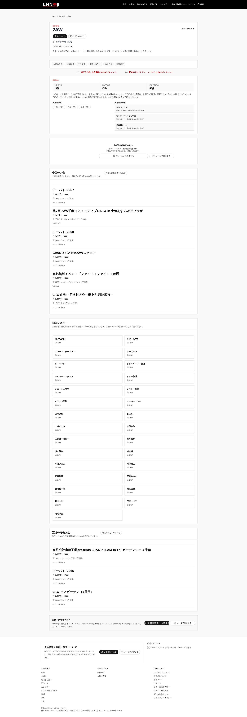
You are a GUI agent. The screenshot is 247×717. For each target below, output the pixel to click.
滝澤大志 (131, 463)
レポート (157, 683)
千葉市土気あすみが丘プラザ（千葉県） (71, 219)
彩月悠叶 (131, 438)
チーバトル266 (63, 571)
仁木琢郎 (59, 414)
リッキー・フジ (134, 401)
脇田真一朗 (60, 488)
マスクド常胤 (61, 401)
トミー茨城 (132, 376)
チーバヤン (60, 364)
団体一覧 (62, 17)
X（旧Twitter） (79, 36)
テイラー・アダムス (64, 376)
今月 (43, 697)
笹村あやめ (132, 476)
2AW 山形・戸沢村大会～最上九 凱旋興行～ (83, 295)
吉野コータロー (62, 438)
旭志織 (130, 451)
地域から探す (46, 679)
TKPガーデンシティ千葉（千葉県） (69, 558)
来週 (43, 694)
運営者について (160, 676)
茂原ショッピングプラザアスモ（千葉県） (72, 282)
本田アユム (60, 463)
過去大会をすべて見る (111, 532)
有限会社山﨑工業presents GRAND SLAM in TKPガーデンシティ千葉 (102, 550)
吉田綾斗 (131, 426)
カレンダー (45, 687)
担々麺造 (59, 451)
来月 (43, 701)
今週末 (44, 676)
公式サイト (61, 36)
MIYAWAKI (60, 339)
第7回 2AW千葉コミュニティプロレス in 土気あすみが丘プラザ (98, 211)
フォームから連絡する (125, 156)
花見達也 (131, 488)
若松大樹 (59, 501)
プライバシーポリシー (163, 697)
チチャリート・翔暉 (136, 364)
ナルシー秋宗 (133, 389)
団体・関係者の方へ (49, 690)
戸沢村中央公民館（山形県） (67, 303)
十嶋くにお (60, 426)
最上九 (130, 414)
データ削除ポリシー (162, 694)
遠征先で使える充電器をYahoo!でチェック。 (99, 72)
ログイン (192, 4)
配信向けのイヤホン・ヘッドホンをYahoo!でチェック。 (152, 72)
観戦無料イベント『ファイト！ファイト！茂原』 (87, 274)
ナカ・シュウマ (62, 389)
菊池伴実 (59, 513)
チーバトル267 (63, 190)
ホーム (53, 17)
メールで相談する (163, 156)
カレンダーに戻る (188, 29)
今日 (43, 672)
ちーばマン (132, 351)
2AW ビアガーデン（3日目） (73, 592)
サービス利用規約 (161, 690)
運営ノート (158, 679)
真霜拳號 (59, 476)
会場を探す (101, 676)
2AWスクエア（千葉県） (65, 198)
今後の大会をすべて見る (116, 172)
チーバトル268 (63, 232)
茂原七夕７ (132, 501)
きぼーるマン (133, 339)
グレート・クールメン (65, 351)
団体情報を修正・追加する (158, 623)
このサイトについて (162, 672)
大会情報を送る (110, 652)
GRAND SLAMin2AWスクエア (74, 253)
